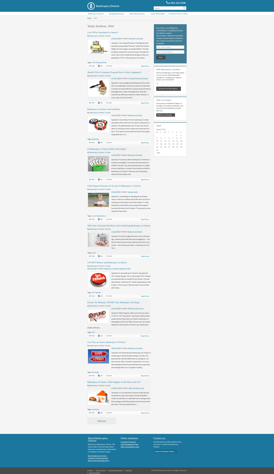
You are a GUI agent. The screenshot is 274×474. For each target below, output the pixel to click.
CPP (93, 62)
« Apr (158, 153)
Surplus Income (133, 192)
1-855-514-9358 (177, 3)
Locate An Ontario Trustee (178, 14)
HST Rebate (96, 292)
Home (89, 18)
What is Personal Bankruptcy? (98, 461)
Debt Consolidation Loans (130, 447)
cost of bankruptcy (99, 216)
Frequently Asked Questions (98, 458)
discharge (95, 372)
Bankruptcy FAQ (125, 268)
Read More (145, 66)
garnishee (102, 62)
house (94, 253)
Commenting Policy (115, 470)
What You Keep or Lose (136, 308)
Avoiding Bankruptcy (116, 14)
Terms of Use (100, 470)
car (93, 409)
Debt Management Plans (129, 444)
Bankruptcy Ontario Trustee (100, 36)
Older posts (101, 421)
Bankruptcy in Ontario (96, 14)
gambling (95, 139)
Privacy (90, 470)
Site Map (129, 470)
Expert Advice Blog (157, 14)
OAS (97, 62)
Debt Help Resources (137, 14)
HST (93, 332)
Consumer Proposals (128, 442)
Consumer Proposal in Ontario (138, 78)
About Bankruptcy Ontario (97, 456)
